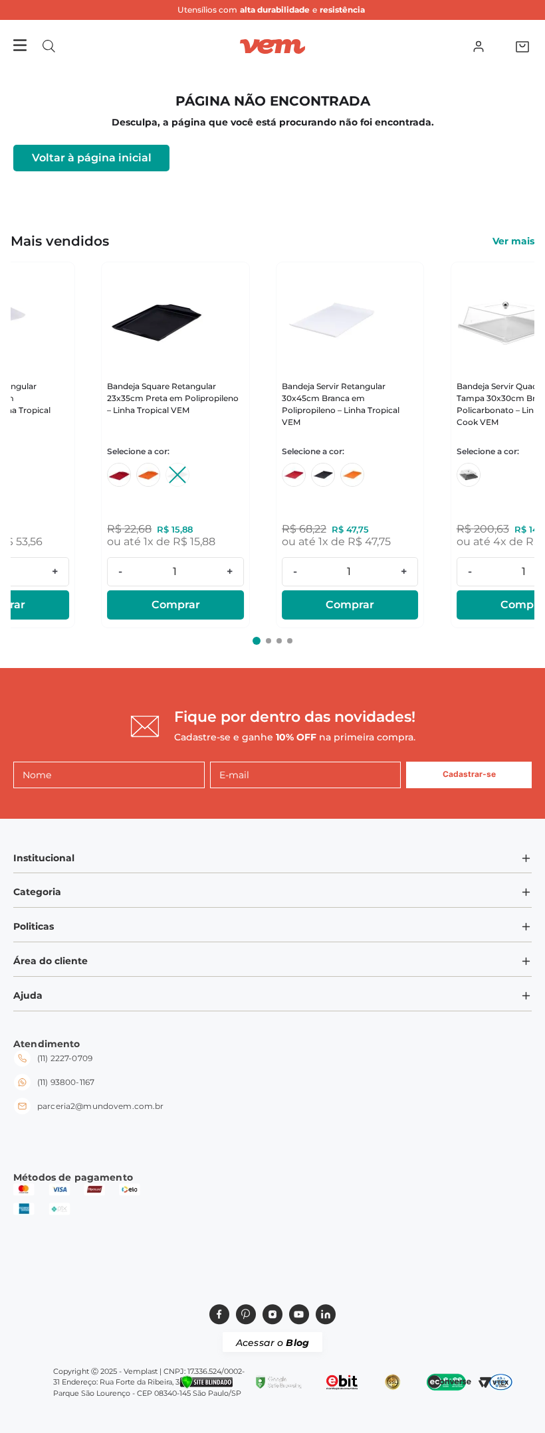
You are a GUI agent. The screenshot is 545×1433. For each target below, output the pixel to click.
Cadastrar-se (469, 774)
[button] (49, 46)
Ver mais (513, 241)
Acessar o (272, 1343)
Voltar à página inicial (92, 157)
